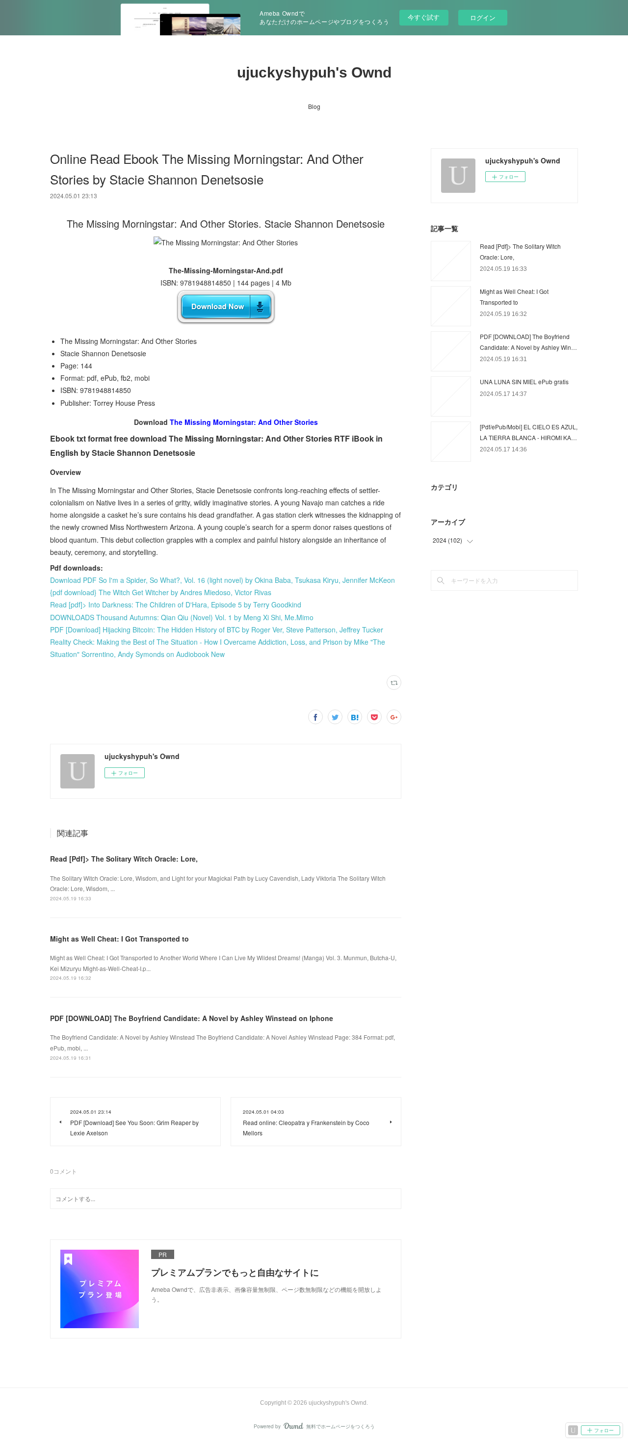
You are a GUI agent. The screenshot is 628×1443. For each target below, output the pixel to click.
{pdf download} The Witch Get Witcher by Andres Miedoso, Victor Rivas (160, 592)
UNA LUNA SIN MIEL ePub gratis (524, 381)
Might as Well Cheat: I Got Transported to (119, 939)
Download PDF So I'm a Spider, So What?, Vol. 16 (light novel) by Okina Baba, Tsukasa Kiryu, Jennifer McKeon (222, 580)
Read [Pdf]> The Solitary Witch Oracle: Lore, (124, 859)
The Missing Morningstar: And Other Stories (244, 422)
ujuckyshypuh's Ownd (314, 72)
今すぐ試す (424, 17)
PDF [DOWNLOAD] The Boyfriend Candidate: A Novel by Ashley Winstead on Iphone (191, 1018)
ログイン (483, 17)
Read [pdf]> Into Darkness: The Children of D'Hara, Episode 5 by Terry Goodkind (175, 604)
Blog (314, 106)
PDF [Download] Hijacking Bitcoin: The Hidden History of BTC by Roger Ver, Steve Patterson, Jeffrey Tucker (216, 629)
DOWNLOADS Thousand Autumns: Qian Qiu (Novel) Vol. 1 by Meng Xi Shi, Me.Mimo (182, 617)
